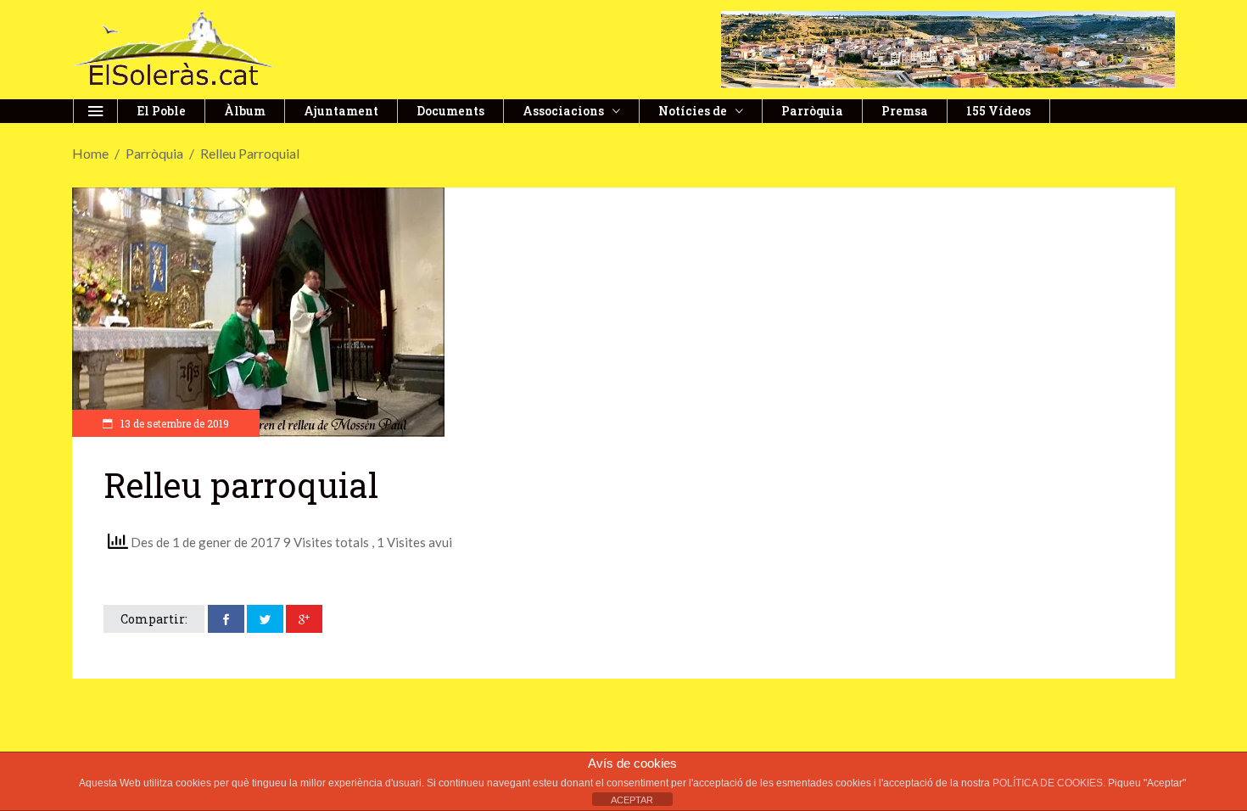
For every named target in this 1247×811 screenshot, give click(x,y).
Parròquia (154, 153)
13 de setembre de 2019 (173, 423)
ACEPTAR (632, 800)
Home (90, 153)
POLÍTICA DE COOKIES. (1050, 783)
